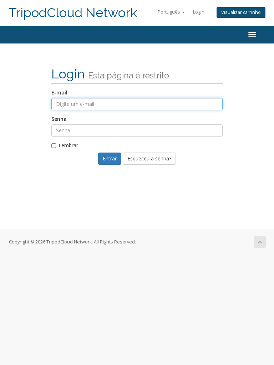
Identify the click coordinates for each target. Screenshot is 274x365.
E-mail (59, 92)
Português (169, 12)
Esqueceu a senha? (149, 158)
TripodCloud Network (73, 12)
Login (198, 12)
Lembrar (68, 145)
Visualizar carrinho (241, 12)
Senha (59, 118)
